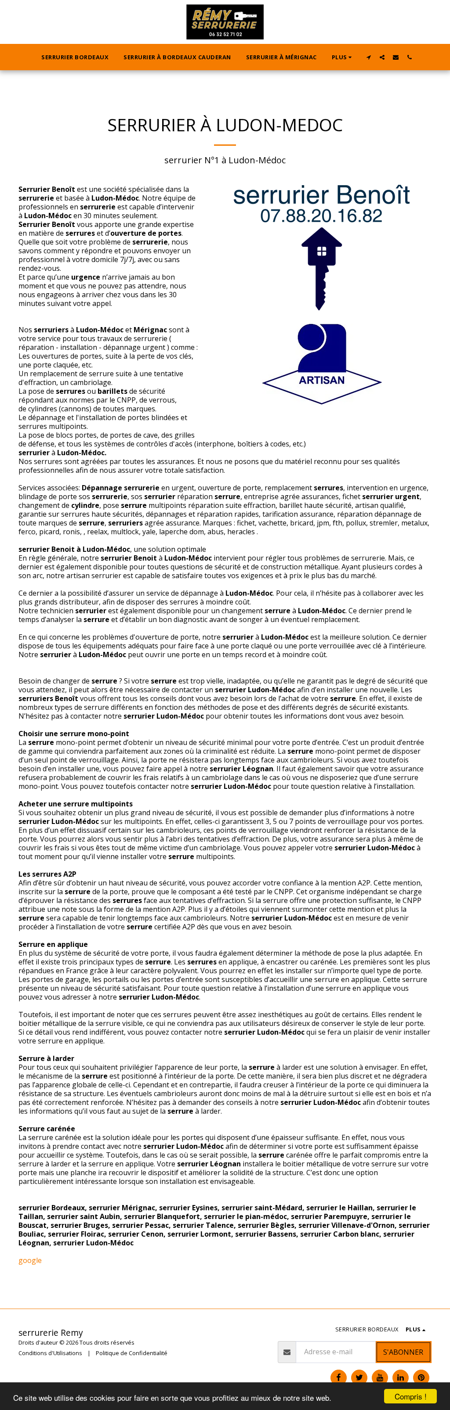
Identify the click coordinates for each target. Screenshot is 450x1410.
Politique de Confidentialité (131, 1353)
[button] (368, 57)
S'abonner (403, 1352)
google (30, 1260)
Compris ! (411, 1396)
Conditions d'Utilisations (50, 1353)
